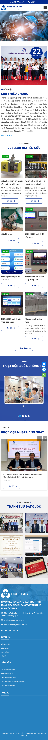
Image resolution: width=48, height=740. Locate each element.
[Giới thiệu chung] (24, 65)
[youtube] (14, 631)
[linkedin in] (18, 631)
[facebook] (2, 631)
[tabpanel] (24, 391)
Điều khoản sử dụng (8, 669)
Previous (39, 438)
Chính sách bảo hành (8, 685)
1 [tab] (22, 38)
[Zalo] (44, 369)
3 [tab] (26, 416)
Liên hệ (3, 656)
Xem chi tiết (5, 136)
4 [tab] (29, 416)
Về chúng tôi (5, 644)
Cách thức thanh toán (8, 677)
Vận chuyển (5, 648)
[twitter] (6, 631)
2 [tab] (25, 38)
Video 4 (24, 406)
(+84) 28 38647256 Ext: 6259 (23, 2)
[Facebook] (44, 364)
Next (45, 438)
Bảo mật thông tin (7, 673)
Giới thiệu (7, 89)
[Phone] (44, 375)
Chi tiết (9, 201)
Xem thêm (24, 348)
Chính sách (5, 652)
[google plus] (10, 631)
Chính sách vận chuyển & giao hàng (13, 681)
